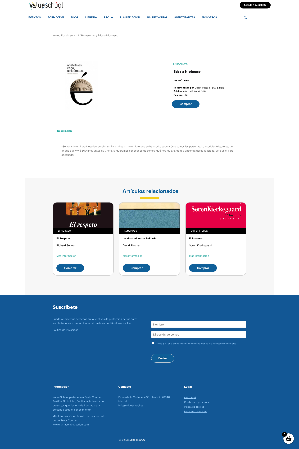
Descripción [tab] (64, 131)
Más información (66, 256)
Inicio (56, 35)
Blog (74, 17)
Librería (91, 17)
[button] (245, 17)
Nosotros (209, 17)
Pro (106, 17)
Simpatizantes (184, 17)
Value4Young (157, 17)
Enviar (162, 358)
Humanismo (88, 35)
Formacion (56, 17)
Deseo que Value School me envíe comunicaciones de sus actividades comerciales (196, 343)
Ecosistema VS (70, 35)
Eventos (34, 17)
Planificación (130, 17)
